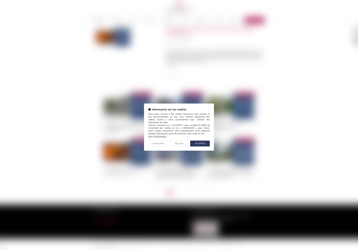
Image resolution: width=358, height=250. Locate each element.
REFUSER (179, 143)
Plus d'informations (157, 136)
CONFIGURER (158, 143)
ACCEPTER (200, 143)
